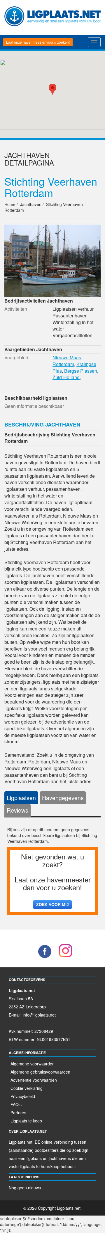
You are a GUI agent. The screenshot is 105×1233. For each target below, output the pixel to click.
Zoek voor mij (52, 904)
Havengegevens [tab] (63, 797)
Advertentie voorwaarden (33, 1080)
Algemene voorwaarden (32, 1064)
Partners (18, 1112)
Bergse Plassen (80, 370)
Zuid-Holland (66, 377)
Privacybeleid (22, 1096)
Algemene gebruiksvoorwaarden (40, 1072)
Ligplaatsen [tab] (21, 797)
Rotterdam (63, 364)
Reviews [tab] (17, 810)
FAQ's (16, 1104)
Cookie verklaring (26, 1088)
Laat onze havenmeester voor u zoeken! (38, 42)
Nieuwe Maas (66, 357)
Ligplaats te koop (26, 1121)
